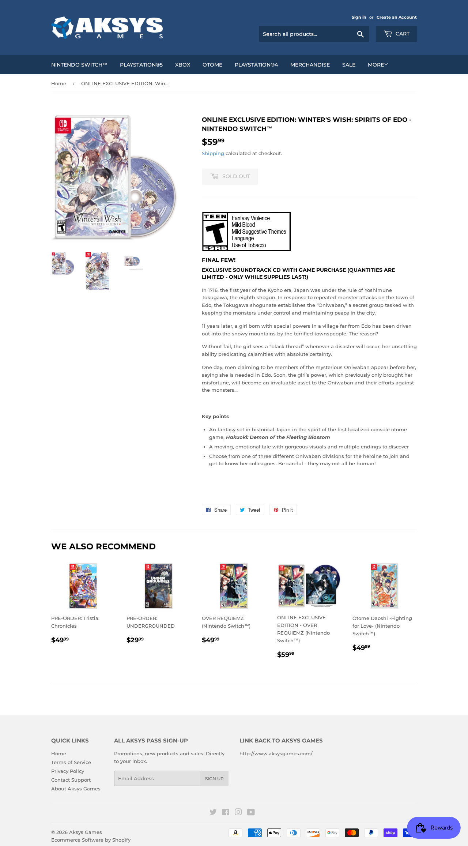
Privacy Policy (67, 771)
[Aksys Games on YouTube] (251, 813)
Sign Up (214, 778)
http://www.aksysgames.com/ (276, 753)
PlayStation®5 (141, 64)
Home (58, 83)
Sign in (359, 17)
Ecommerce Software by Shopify (91, 840)
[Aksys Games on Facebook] (226, 813)
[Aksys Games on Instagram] (238, 813)
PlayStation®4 (256, 64)
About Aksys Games (76, 789)
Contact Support (71, 780)
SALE (348, 64)
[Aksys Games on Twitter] (213, 813)
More (376, 64)
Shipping (213, 153)
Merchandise (310, 64)
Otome (212, 64)
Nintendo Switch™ (79, 64)
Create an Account (397, 17)
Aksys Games (85, 832)
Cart (402, 33)
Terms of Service (71, 762)
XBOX (182, 64)
